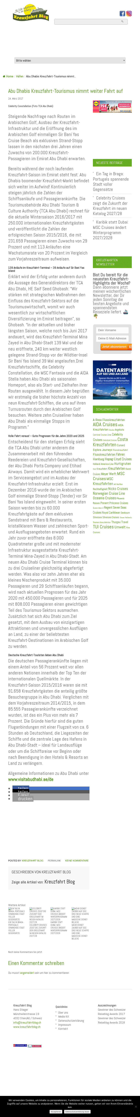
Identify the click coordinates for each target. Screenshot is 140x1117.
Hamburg (98, 459)
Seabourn (125, 512)
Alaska (111, 430)
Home (17, 34)
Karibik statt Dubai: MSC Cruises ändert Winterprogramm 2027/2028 (110, 229)
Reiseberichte (88, 43)
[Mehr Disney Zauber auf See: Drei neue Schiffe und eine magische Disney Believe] (80, 915)
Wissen (73, 52)
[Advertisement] (48, 830)
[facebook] (122, 13)
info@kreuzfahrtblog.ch (27, 1022)
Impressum (64, 1025)
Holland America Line (103, 464)
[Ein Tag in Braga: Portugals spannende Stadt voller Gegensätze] (17, 913)
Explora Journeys (102, 450)
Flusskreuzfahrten (35, 52)
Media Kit (63, 1016)
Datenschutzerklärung (71, 1021)
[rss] (129, 13)
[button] (20, 788)
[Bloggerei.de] (34, 1046)
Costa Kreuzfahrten (110, 442)
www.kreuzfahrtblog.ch (26, 1027)
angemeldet (27, 973)
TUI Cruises (103, 527)
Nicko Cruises (118, 488)
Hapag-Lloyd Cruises (118, 459)
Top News (40, 34)
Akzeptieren (56, 1111)
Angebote (22, 43)
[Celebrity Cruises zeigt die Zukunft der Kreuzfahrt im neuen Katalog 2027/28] (38, 915)
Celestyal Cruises (110, 440)
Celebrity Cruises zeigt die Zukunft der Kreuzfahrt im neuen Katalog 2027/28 (110, 205)
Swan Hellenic (126, 517)
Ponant (104, 503)
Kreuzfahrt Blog (32, 860)
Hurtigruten (122, 463)
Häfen (19, 76)
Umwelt (119, 527)
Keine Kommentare (77, 860)
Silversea (97, 517)
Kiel (94, 469)
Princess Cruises (118, 503)
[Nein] (135, 1106)
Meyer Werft (108, 474)
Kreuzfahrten (116, 468)
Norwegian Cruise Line (109, 493)
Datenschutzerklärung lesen (77, 1111)
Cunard (121, 445)
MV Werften (118, 484)
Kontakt (63, 1029)
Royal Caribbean (111, 512)
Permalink (54, 860)
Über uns (63, 1012)
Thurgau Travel (119, 522)
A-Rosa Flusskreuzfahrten (109, 420)
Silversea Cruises (110, 517)
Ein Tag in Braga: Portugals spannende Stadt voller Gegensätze (111, 181)
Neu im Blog (52, 43)
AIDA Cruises (105, 424)
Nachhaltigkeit (100, 489)
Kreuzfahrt (102, 469)
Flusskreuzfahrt (120, 449)
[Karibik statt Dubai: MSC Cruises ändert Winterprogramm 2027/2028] (59, 913)
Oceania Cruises (104, 498)
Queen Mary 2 (98, 508)
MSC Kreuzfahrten (103, 481)
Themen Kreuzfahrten (102, 522)
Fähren (120, 454)
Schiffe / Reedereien (82, 34)
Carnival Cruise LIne (102, 434)
